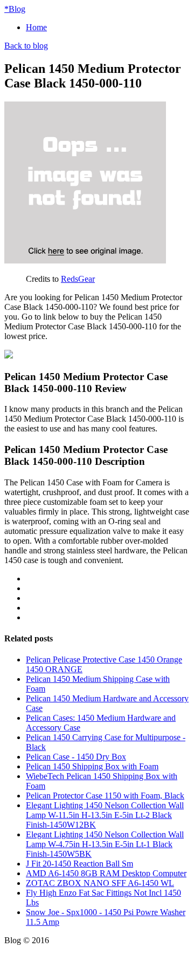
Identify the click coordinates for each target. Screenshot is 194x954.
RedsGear (78, 278)
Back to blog (26, 45)
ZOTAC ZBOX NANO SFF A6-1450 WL (100, 883)
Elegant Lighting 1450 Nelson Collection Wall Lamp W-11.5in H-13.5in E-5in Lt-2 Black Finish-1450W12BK (105, 815)
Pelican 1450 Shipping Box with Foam (92, 766)
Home (36, 27)
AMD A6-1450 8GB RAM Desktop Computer (106, 873)
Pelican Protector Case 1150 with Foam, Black (105, 795)
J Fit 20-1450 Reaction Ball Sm (79, 863)
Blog (14, 8)
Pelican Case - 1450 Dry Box (76, 756)
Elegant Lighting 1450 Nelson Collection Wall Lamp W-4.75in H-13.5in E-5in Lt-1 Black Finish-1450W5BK (105, 844)
